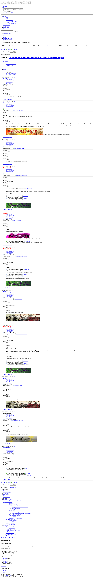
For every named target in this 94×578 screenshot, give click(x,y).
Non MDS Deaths (13, 504)
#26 (14, 77)
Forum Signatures (13, 520)
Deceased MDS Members (14, 516)
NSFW (7, 535)
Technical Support (10, 523)
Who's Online (6, 494)
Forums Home (6, 497)
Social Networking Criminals (15, 514)
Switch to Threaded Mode (11, 74)
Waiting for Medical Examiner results (20, 507)
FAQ (7, 17)
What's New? (6, 27)
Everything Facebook (10, 529)
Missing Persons (12, 510)
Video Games (9, 531)
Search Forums (6, 495)
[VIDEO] (5, 562)
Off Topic (5, 525)
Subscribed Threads (7, 28)
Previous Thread (5, 537)
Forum (4, 16)
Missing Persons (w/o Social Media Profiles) (21, 513)
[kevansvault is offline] (18, 110)
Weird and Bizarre (10, 533)
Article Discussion (10, 503)
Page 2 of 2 (3, 49)
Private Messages (7, 492)
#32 (14, 290)
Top (15, 487)
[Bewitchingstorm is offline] (17, 420)
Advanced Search (7, 33)
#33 (14, 325)
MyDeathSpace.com (7, 38)
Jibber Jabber (12, 528)
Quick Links (8, 22)
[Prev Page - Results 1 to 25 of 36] (13, 49)
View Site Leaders (13, 23)
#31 (14, 247)
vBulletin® (8, 575)
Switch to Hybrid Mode (11, 73)
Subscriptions (6, 493)
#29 (14, 166)
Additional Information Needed (15, 505)
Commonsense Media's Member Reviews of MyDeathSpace (36, 57)
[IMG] (4, 561)
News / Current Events (11, 534)
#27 (14, 101)
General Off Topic (10, 526)
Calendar (8, 18)
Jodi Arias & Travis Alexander (15, 518)
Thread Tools (5, 61)
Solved (13, 509)
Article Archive (6, 25)
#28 (14, 139)
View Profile (9, 79)
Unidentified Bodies (16, 508)
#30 (14, 212)
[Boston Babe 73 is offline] (21, 175)
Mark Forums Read (13, 21)
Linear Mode (9, 72)
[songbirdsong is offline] (18, 455)
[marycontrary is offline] (18, 148)
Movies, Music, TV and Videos (13, 530)
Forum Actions (9, 20)
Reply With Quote (7, 99)
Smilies (4, 559)
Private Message (9, 82)
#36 (14, 446)
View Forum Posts (10, 80)
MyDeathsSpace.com (8, 570)
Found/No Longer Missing (17, 512)
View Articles (9, 83)
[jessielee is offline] (17, 299)
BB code (5, 558)
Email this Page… (10, 65)
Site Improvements (13, 524)
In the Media (6, 40)
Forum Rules (3, 566)
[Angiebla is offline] (16, 220)
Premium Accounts (7, 499)
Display (4, 69)
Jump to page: (6, 51)
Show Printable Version (11, 64)
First (10, 49)
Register (5, 6)
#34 (14, 376)
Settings (5, 490)
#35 (14, 411)
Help (4, 7)
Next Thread (12, 537)
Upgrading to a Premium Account (13, 500)
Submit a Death (6, 26)
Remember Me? (8, 11)
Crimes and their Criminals (14, 515)
